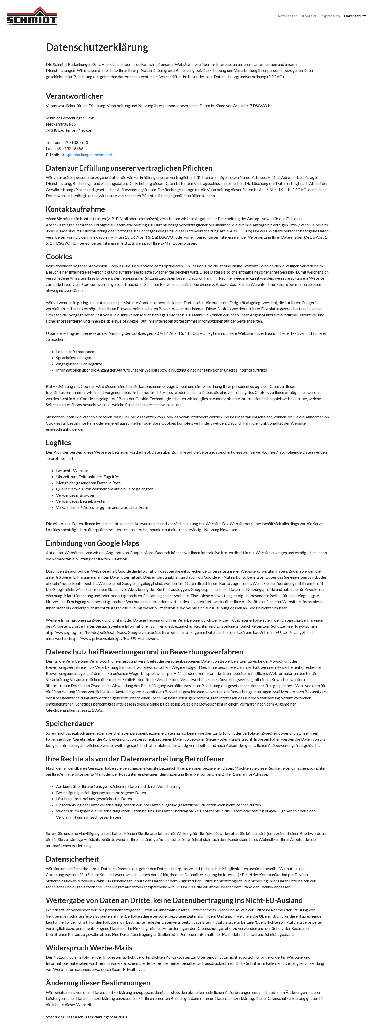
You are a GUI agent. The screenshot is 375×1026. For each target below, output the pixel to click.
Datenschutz (355, 15)
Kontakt (309, 15)
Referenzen (288, 15)
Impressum (330, 15)
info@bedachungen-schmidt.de (87, 154)
